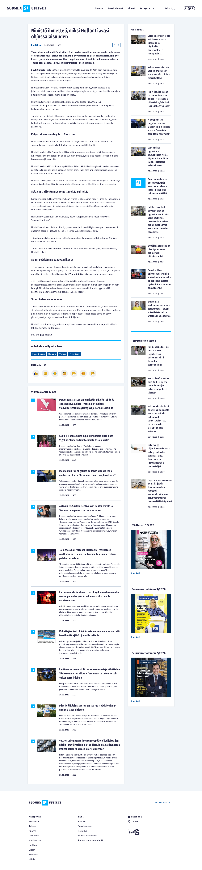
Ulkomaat (34, 835)
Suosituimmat (115, 8)
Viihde (32, 859)
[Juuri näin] (35, 373)
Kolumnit (34, 854)
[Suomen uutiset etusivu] (22, 8)
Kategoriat (145, 8)
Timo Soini (75, 354)
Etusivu (99, 8)
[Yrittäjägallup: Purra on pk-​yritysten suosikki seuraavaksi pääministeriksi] (138, 254)
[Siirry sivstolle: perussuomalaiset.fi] (150, 832)
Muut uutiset (35, 840)
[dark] (186, 8)
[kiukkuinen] (64, 373)
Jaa (115, 45)
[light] (192, 8)
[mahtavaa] (73, 373)
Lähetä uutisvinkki (87, 835)
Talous (32, 826)
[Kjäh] (92, 373)
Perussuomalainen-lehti (90, 840)
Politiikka (36, 45)
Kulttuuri (33, 845)
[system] (189, 8)
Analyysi (33, 831)
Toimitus (82, 831)
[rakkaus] (83, 373)
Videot (131, 8)
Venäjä (62, 354)
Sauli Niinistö (38, 354)
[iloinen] (45, 373)
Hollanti (52, 354)
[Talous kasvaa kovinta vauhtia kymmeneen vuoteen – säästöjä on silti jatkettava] (138, 75)
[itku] (54, 373)
